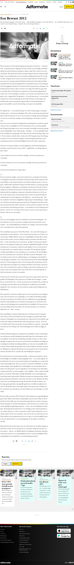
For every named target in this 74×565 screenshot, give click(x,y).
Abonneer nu (69, 6)
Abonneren (22, 531)
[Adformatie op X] (66, 2)
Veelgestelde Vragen (24, 538)
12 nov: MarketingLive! (21, 2)
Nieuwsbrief (3, 538)
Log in (61, 6)
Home (1, 2)
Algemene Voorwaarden (25, 544)
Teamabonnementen (24, 533)
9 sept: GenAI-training (9, 2)
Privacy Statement (24, 540)
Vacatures (48, 2)
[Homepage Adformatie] (37, 6)
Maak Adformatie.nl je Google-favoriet (25, 549)
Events (36, 2)
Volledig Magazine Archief (7, 542)
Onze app (21, 546)
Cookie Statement (23, 542)
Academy (54, 2)
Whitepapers (3, 535)
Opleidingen (42, 2)
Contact (21, 529)
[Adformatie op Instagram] (73, 2)
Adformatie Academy (5, 540)
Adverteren (30, 2)
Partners (60, 2)
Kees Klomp (26, 14)
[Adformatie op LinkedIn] (70, 2)
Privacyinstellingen (24, 552)
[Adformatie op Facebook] (68, 2)
